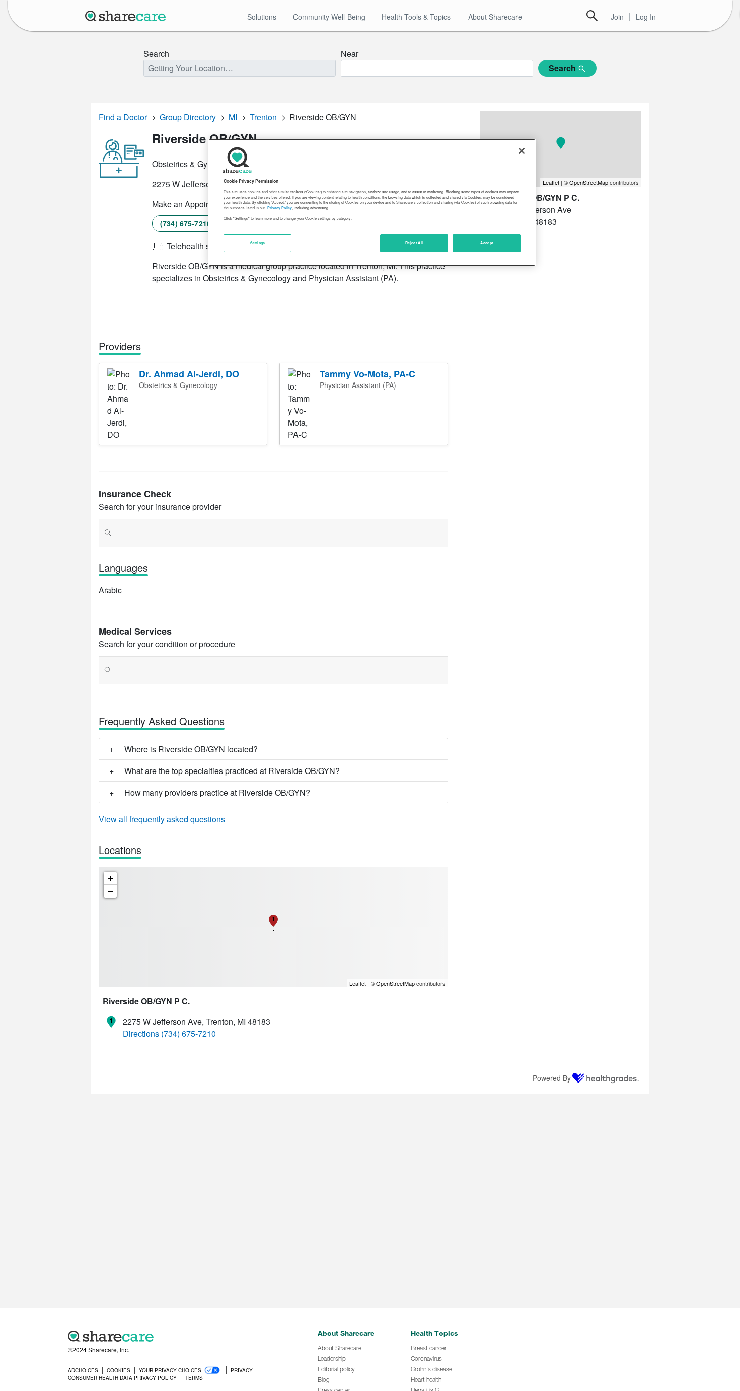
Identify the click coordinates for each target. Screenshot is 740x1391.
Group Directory (188, 117)
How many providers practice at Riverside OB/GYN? (217, 792)
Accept (486, 243)
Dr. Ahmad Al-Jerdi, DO (189, 373)
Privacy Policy (279, 208)
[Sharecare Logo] (127, 15)
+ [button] (110, 878)
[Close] (521, 151)
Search (592, 15)
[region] (372, 202)
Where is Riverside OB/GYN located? (191, 749)
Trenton (263, 117)
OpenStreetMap (395, 983)
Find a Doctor (123, 117)
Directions (141, 1033)
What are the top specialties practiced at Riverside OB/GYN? (232, 771)
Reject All (414, 243)
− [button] (110, 891)
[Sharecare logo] (178, 1336)
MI (233, 117)
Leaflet (357, 983)
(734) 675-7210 (185, 223)
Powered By (552, 1078)
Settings (257, 243)
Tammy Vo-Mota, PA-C (367, 373)
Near (349, 53)
